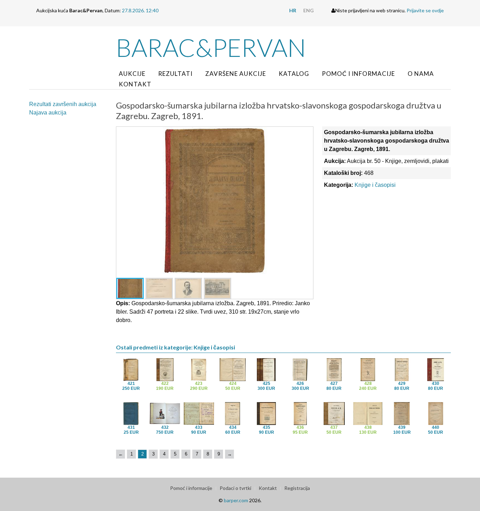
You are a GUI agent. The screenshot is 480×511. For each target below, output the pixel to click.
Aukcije (132, 73)
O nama (421, 73)
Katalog (294, 73)
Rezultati (175, 73)
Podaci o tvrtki (235, 488)
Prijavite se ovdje (425, 10)
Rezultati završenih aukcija (62, 104)
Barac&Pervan (211, 47)
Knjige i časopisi (375, 185)
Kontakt (135, 84)
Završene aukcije (235, 73)
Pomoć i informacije (358, 73)
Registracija (297, 488)
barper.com (236, 500)
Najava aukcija (47, 113)
